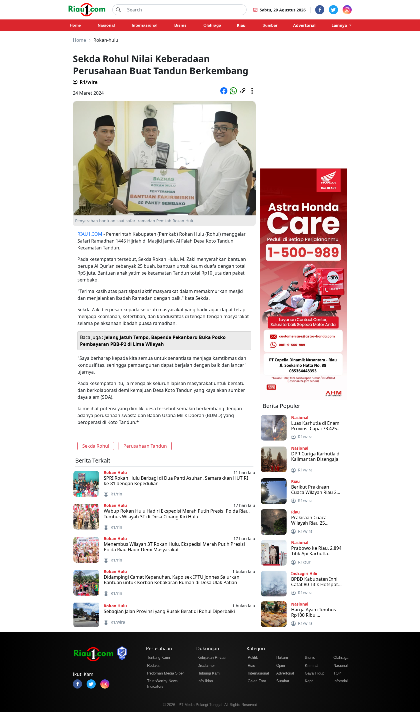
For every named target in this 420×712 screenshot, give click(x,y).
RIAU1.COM (89, 234)
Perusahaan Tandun (145, 446)
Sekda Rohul (95, 446)
